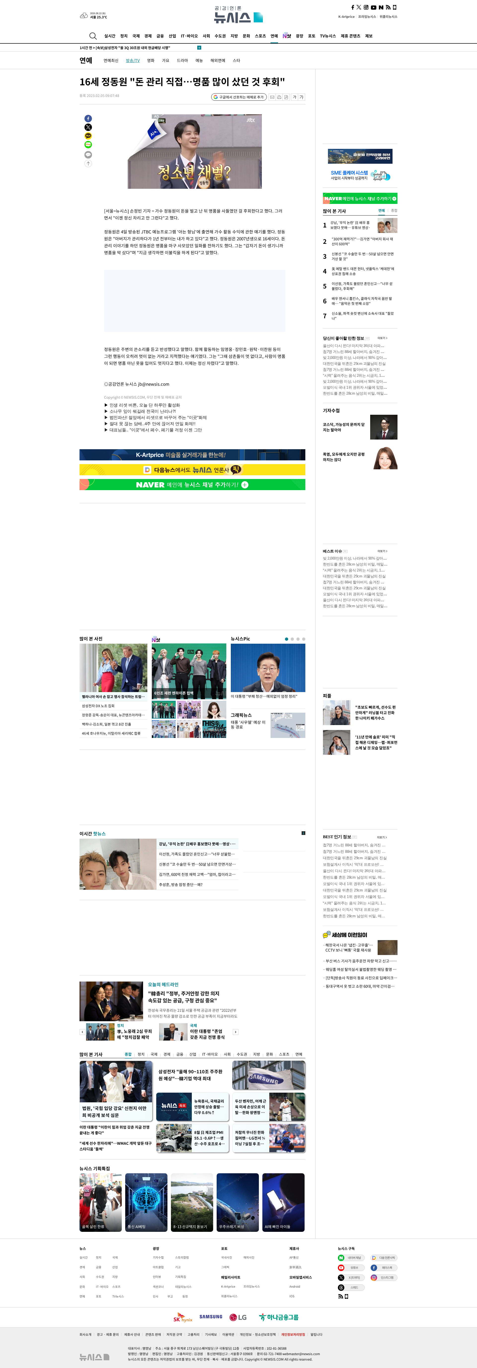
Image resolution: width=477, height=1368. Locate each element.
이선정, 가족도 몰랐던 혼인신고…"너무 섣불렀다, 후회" (197, 854)
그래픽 (225, 1267)
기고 (178, 1267)
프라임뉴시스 (367, 16)
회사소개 (85, 1334)
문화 (246, 36)
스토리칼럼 (182, 1257)
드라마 (182, 60)
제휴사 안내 (132, 1334)
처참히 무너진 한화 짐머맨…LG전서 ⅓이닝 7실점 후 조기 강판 (250, 1138)
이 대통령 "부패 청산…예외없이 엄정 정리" (264, 696)
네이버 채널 (354, 1257)
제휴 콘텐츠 (350, 36)
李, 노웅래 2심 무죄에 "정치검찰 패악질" (134, 1037)
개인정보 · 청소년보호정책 (258, 1334)
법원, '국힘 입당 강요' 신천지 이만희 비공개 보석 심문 (114, 1111)
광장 (299, 36)
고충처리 (193, 1334)
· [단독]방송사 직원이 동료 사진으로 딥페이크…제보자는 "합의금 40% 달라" (360, 977)
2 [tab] (292, 639)
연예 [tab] (381, 210)
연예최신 (111, 60)
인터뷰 (157, 1276)
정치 (124, 36)
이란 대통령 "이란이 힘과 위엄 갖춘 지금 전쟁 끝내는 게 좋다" (115, 1130)
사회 (206, 36)
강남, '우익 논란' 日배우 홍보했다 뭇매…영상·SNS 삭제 (197, 844)
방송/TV (133, 60)
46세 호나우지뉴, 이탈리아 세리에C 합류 (111, 733)
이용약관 (228, 1334)
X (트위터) (354, 1277)
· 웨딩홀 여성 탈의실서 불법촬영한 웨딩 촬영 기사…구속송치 (360, 969)
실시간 (110, 36)
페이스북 (387, 1267)
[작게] (294, 97)
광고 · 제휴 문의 (108, 1334)
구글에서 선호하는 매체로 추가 (241, 97)
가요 (165, 60)
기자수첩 (331, 410)
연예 (274, 36)
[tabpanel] (268, 675)
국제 (136, 36)
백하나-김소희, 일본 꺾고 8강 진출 (106, 724)
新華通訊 (295, 1267)
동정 (185, 1296)
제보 (369, 36)
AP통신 (294, 1257)
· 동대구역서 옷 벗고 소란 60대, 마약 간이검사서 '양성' (360, 986)
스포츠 (260, 36)
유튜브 (354, 1267)
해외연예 (217, 60)
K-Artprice (346, 16)
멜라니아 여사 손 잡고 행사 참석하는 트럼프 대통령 (114, 696)
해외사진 (248, 1257)
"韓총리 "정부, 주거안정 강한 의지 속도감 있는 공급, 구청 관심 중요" (183, 997)
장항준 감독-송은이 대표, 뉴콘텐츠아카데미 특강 (114, 714)
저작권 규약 (174, 1334)
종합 (128, 1054)
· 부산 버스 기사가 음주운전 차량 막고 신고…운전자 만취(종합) (360, 960)
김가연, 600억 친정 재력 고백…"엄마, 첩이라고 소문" (197, 874)
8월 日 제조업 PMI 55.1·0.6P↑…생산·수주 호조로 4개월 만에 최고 (209, 1138)
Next (235, 1032)
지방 (234, 36)
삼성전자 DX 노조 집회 (98, 705)
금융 (160, 36)
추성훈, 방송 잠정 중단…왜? (180, 884)
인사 (155, 1296)
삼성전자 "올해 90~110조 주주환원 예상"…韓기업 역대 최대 (191, 1075)
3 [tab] (298, 639)
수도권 (220, 36)
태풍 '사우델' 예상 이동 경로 (248, 724)
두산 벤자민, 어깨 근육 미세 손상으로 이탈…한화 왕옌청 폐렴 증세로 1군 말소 (250, 1106)
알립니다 (316, 1334)
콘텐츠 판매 (153, 1334)
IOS (291, 1296)
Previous (82, 1032)
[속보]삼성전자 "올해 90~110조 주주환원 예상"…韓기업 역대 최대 (136, 47)
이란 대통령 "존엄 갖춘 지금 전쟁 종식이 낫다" (207, 1037)
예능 (199, 60)
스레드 (354, 1287)
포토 (312, 36)
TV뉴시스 (328, 36)
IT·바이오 (189, 36)
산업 (172, 36)
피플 (327, 695)
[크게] (301, 97)
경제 (148, 36)
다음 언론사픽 (387, 1257)
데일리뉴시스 (183, 1286)
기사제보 (211, 1334)
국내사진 (226, 1257)
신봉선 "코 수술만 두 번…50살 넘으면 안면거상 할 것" (197, 864)
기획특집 (180, 1276)
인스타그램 (387, 1277)
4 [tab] (303, 639)
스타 (236, 60)
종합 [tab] (394, 210)
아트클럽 (158, 1267)
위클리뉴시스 (389, 16)
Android (294, 1286)
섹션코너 (158, 1286)
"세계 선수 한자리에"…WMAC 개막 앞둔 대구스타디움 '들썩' (116, 1146)
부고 (170, 1296)
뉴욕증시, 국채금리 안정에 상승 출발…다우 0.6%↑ (209, 1106)
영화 (151, 60)
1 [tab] (286, 639)
